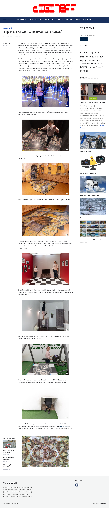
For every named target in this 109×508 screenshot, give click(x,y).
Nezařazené (7, 28)
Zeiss (94, 67)
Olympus (84, 60)
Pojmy (69, 19)
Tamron (89, 67)
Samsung (88, 63)
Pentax (101, 60)
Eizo (88, 53)
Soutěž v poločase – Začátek (9, 451)
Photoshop (82, 63)
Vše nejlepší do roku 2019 (8, 466)
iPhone (99, 53)
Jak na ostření (85, 151)
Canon (83, 52)
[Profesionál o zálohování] (93, 177)
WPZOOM (103, 503)
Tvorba (60, 19)
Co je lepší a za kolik (88, 173)
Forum (77, 19)
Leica (103, 53)
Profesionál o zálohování (89, 195)
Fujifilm (93, 52)
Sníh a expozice (86, 218)
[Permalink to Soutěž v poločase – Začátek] (9, 444)
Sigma (100, 63)
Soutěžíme (87, 19)
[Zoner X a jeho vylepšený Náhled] (93, 84)
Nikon (90, 56)
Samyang (94, 63)
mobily (83, 56)
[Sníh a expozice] (93, 199)
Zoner (98, 67)
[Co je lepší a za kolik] (93, 155)
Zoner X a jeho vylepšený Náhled (92, 102)
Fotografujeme (35, 19)
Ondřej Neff (8, 36)
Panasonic (94, 60)
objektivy (98, 56)
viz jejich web (63, 426)
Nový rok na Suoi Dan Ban (8, 458)
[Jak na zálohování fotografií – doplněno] (93, 221)
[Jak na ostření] (93, 133)
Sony (83, 67)
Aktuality (21, 19)
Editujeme (49, 19)
